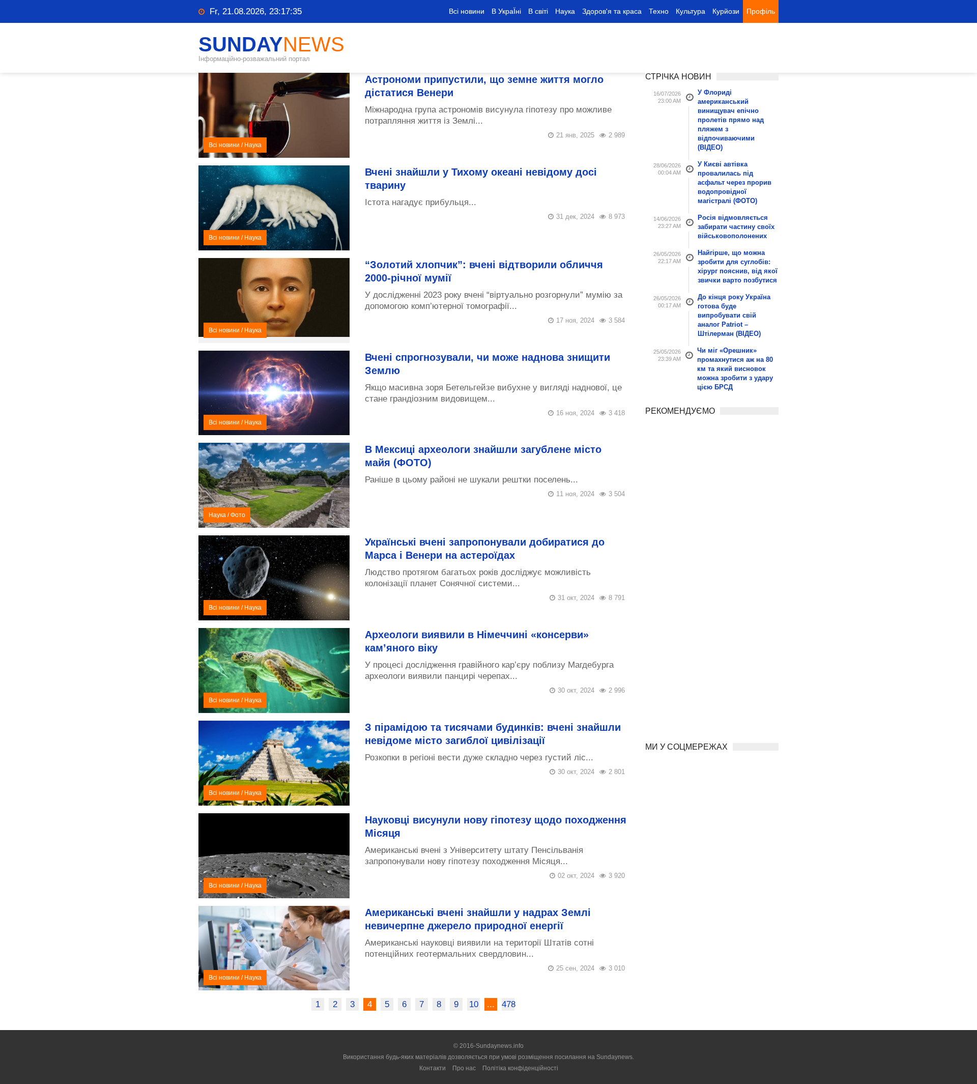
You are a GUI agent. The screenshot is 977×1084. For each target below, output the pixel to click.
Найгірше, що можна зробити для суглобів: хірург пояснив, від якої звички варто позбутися (738, 266)
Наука (565, 11)
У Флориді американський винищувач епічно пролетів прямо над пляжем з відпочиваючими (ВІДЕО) (731, 120)
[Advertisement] (712, 575)
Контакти (432, 1068)
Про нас (464, 1068)
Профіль (760, 11)
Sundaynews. (615, 1057)
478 (508, 1004)
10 (473, 1004)
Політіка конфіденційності (520, 1068)
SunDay (271, 44)
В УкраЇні (506, 11)
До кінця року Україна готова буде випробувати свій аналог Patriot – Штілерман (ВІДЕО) (734, 315)
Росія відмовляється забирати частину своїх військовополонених (736, 227)
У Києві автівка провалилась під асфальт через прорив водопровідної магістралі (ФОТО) (734, 182)
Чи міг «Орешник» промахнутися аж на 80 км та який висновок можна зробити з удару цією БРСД (735, 369)
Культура (690, 11)
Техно (659, 11)
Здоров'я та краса (612, 11)
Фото (238, 515)
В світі (538, 11)
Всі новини (466, 11)
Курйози (725, 11)
